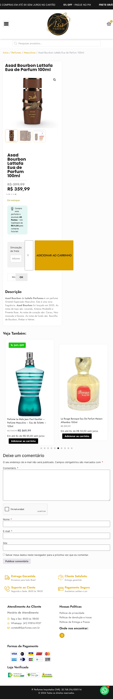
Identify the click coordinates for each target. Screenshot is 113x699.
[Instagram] (61, 635)
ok (21, 277)
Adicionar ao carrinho (54, 255)
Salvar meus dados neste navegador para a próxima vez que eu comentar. (47, 555)
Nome (7, 519)
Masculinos (29, 52)
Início (6, 52)
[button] (54, 79)
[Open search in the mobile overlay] (56, 43)
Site (5, 543)
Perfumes (16, 52)
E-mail (7, 531)
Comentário (10, 468)
